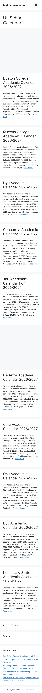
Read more (28, 168)
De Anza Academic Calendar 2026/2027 (20, 377)
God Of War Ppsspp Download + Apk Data (20, 656)
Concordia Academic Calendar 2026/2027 (20, 231)
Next (17, 625)
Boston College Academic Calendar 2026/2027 (19, 82)
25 (12, 625)
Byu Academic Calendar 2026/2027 (20, 525)
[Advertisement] (21, 51)
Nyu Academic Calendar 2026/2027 (20, 185)
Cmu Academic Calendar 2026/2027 (20, 426)
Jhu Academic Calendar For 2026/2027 (15, 283)
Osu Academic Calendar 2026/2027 (20, 476)
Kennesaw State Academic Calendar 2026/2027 (19, 576)
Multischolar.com (14, 5)
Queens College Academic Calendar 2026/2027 (19, 136)
